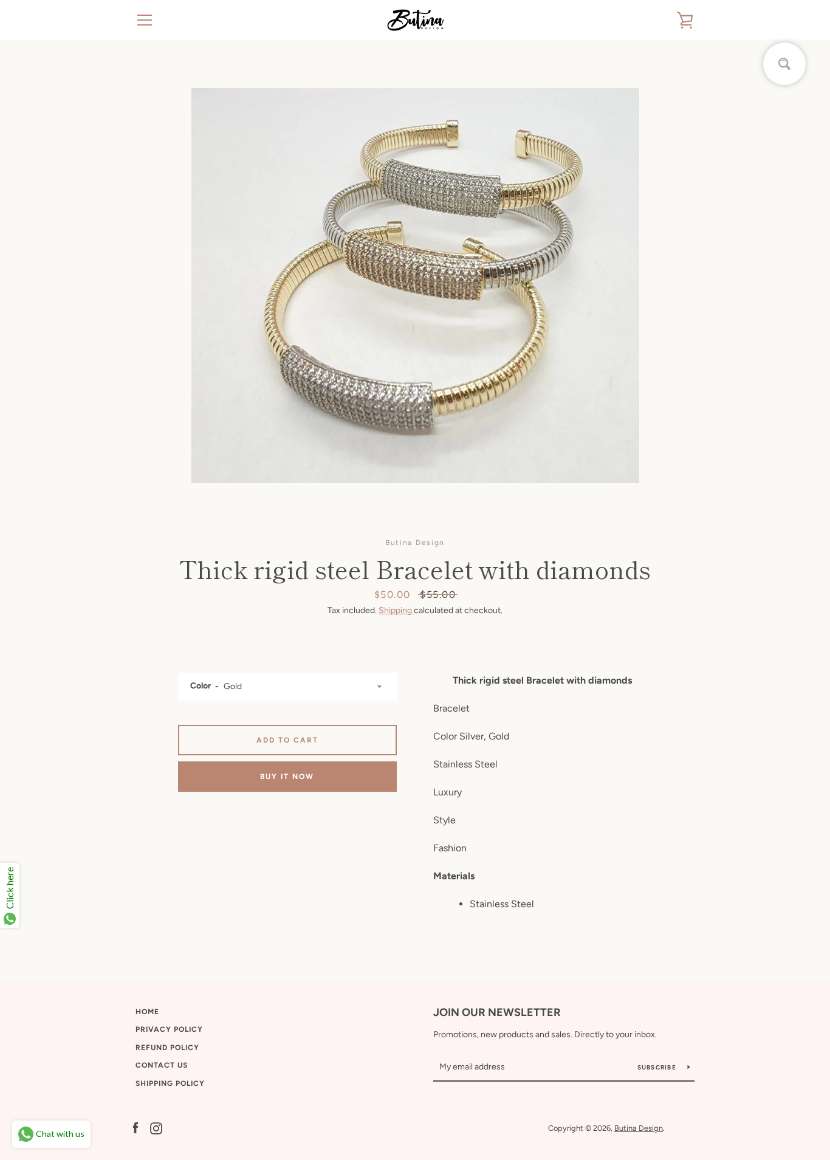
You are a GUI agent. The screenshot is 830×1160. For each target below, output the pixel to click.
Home (147, 1011)
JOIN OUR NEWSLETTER (497, 1012)
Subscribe (658, 1067)
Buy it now (287, 776)
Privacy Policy (169, 1029)
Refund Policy (167, 1047)
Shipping (395, 610)
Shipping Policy (170, 1083)
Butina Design (638, 1128)
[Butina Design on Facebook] (135, 1127)
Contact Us (161, 1065)
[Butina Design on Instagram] (156, 1127)
